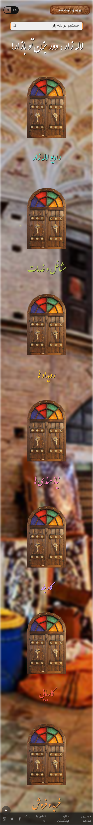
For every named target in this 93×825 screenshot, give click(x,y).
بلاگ (27, 816)
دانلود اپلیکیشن (63, 818)
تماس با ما (41, 818)
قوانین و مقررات (86, 818)
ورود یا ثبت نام (69, 9)
